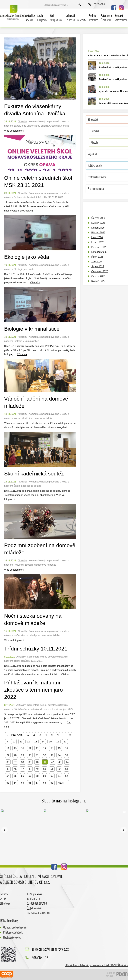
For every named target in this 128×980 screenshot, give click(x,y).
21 (29, 748)
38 (22, 762)
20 (22, 748)
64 (15, 782)
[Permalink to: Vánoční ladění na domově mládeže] (40, 392)
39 (29, 762)
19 (15, 748)
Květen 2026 (98, 222)
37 (15, 762)
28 (15, 755)
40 (37, 762)
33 (51, 755)
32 (44, 755)
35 (66, 755)
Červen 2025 (98, 276)
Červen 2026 (98, 217)
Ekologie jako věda (26, 257)
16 (57, 741)
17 (65, 741)
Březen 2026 (98, 232)
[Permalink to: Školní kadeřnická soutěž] (40, 467)
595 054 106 (99, 4)
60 (51, 775)
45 (7, 769)
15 (50, 741)
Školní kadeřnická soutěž (34, 474)
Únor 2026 (97, 237)
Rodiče (93, 18)
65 (22, 782)
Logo (13, 14)
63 (7, 782)
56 (22, 775)
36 (7, 762)
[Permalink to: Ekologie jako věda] (40, 251)
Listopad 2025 (98, 251)
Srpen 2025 (97, 266)
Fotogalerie (106, 18)
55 (15, 775)
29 (22, 755)
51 (51, 769)
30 (29, 755)
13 (35, 741)
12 (28, 741)
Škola (42, 18)
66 (29, 782)
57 (29, 775)
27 (7, 755)
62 (66, 775)
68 (44, 782)
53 (66, 769)
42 (52, 762)
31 (37, 755)
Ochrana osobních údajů (14, 927)
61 (59, 775)
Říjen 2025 (97, 256)
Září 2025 (96, 261)
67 (37, 782)
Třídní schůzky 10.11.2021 (35, 649)
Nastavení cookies (12, 937)
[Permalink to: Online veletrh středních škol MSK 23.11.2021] (40, 172)
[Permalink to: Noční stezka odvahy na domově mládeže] (40, 610)
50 (44, 769)
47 (22, 769)
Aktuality (30, 18)
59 (44, 775)
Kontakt (121, 18)
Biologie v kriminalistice (32, 329)
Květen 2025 (98, 281)
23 (44, 748)
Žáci (56, 18)
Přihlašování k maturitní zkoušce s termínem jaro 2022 (33, 690)
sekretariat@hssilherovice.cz (50, 949)
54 (7, 775)
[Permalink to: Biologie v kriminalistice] (40, 322)
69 (51, 782)
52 (59, 769)
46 (15, 769)
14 (43, 741)
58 (37, 775)
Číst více (35, 282)
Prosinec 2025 (99, 247)
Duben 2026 (97, 227)
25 (59, 748)
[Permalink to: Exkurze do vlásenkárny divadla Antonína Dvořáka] (40, 100)
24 (51, 748)
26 (66, 748)
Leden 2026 (97, 242)
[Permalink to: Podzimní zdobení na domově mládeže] (40, 539)
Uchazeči (76, 18)
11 (21, 741)
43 (59, 762)
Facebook (113, 7)
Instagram (121, 7)
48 (29, 769)
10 (13, 741)
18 (7, 748)
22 (37, 748)
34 (59, 755)
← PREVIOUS (14, 734)
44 (67, 762)
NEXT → (63, 782)
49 (37, 769)
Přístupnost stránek (13, 932)
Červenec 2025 (99, 271)
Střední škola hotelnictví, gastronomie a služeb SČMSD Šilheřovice (96, 965)
